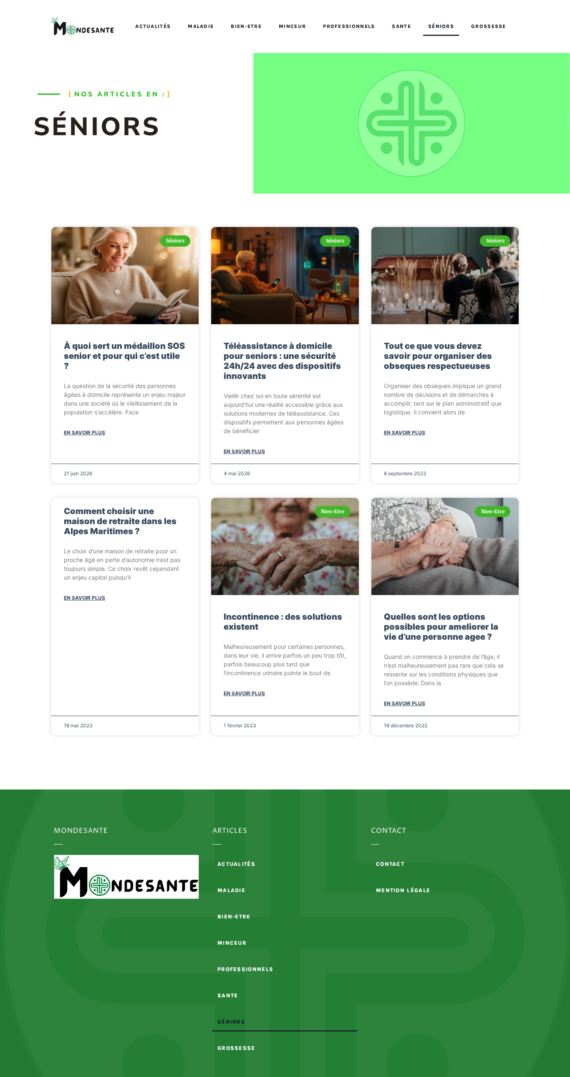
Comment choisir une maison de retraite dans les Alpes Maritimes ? (120, 521)
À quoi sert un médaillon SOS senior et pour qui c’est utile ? (124, 356)
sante (401, 26)
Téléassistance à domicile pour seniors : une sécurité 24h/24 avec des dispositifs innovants (282, 361)
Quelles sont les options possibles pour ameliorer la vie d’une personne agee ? (441, 627)
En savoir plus (84, 432)
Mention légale (403, 890)
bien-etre (246, 26)
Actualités (153, 26)
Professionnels (349, 26)
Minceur (292, 26)
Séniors (441, 26)
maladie (201, 26)
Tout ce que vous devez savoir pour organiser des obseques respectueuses (438, 356)
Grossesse (488, 26)
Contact (390, 864)
